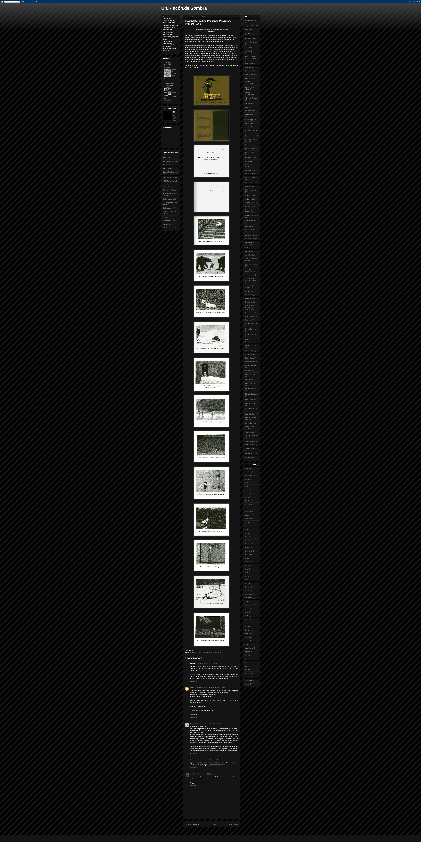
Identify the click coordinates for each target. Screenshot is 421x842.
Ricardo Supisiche (251, 394)
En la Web (248, 157)
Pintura (247, 370)
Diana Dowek (249, 123)
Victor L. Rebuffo (251, 448)
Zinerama (166, 157)
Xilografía (248, 457)
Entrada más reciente (193, 824)
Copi (246, 107)
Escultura (248, 161)
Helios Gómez (250, 235)
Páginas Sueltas (250, 365)
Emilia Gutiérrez (250, 152)
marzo (247, 497)
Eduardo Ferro (250, 136)
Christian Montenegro (249, 93)
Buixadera (248, 71)
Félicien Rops (250, 170)
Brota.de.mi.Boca (169, 221)
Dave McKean (250, 110)
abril (246, 493)
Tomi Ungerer (250, 432)
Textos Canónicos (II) (174, 73)
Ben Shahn (249, 64)
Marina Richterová (251, 323)
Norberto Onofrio (251, 345)
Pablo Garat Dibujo (196, 688)
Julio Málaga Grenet (249, 286)
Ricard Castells (250, 389)
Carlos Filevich (250, 78)
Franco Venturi (250, 186)
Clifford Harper (250, 103)
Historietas (249, 251)
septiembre (249, 475)
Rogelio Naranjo (250, 403)
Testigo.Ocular (168, 168)
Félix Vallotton (250, 174)
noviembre (249, 468)
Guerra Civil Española (249, 211)
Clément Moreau (251, 98)
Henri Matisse (250, 239)
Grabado (248, 206)
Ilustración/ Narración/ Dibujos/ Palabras (168, 65)
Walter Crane (249, 454)
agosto (247, 479)
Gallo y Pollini (250, 199)
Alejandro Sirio (250, 26)
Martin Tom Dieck (251, 329)
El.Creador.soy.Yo (169, 208)
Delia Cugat (249, 120)
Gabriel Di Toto (250, 195)
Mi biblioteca (217, 652)
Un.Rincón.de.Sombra (184, 8)
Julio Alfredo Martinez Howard (251, 279)
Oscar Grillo (249, 351)
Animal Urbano (250, 38)
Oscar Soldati (250, 354)
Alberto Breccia (250, 20)
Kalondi (247, 291)
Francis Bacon (250, 183)
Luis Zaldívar (249, 316)
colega (204, 47)
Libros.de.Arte (168, 186)
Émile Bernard (250, 148)
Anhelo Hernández (249, 34)
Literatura (209, 652)
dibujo (194, 652)
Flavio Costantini (251, 177)
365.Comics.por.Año (170, 228)
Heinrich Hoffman (251, 230)
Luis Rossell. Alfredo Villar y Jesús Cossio (250, 307)
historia (247, 248)
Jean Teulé (249, 255)
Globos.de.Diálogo (169, 190)
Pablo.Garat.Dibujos (170, 177)
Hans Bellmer (250, 226)
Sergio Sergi (249, 423)
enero (247, 504)
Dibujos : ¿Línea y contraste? (169, 212)
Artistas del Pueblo (249, 52)
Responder (193, 681)
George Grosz (250, 202)
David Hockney (250, 114)
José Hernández (251, 264)
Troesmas (166, 165)
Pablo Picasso (250, 361)
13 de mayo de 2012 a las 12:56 (206, 774)
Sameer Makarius (251, 408)
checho (192, 774)
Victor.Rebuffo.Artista (170, 161)
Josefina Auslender (248, 270)
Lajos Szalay (249, 295)
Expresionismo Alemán (250, 165)
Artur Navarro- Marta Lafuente (250, 57)
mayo (247, 490)
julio (246, 483)
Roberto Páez (250, 399)
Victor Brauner (250, 441)
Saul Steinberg (250, 414)
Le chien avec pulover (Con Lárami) (169, 85)
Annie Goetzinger (251, 42)
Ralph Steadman (251, 374)
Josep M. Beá (250, 275)
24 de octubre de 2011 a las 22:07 (208, 663)
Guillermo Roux (250, 221)
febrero (247, 501)
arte (246, 47)
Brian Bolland (249, 67)
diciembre (248, 508)
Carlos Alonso (250, 74)
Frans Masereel (250, 190)
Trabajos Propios (251, 436)
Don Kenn (222, 765)
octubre (248, 472)
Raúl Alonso (249, 379)
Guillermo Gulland (251, 215)
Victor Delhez (249, 445)
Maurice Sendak (251, 334)
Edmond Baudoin (251, 130)
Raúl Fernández (250, 383)
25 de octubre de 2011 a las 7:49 (211, 724)
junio (247, 486)
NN (195, 650)
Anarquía (248, 29)
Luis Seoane (249, 313)
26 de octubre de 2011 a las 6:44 (207, 760)
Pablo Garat (249, 358)
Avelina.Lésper (168, 224)
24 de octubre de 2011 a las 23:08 (214, 688)
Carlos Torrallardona (249, 82)
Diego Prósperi (195, 724)
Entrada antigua (232, 824)
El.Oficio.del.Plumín (170, 199)
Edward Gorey (200, 652)
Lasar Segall (249, 298)
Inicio (214, 824)
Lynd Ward (249, 320)
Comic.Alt (166, 217)
